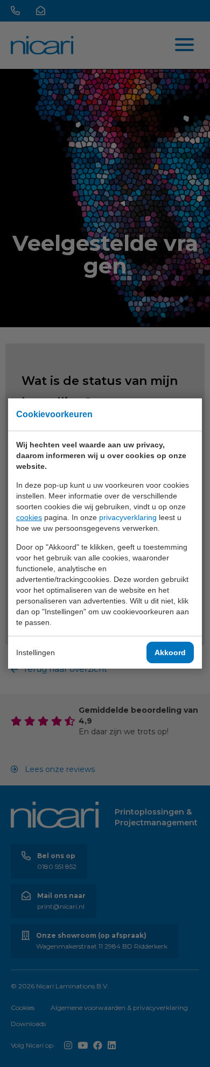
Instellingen (35, 652)
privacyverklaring (128, 517)
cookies (29, 517)
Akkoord (170, 652)
